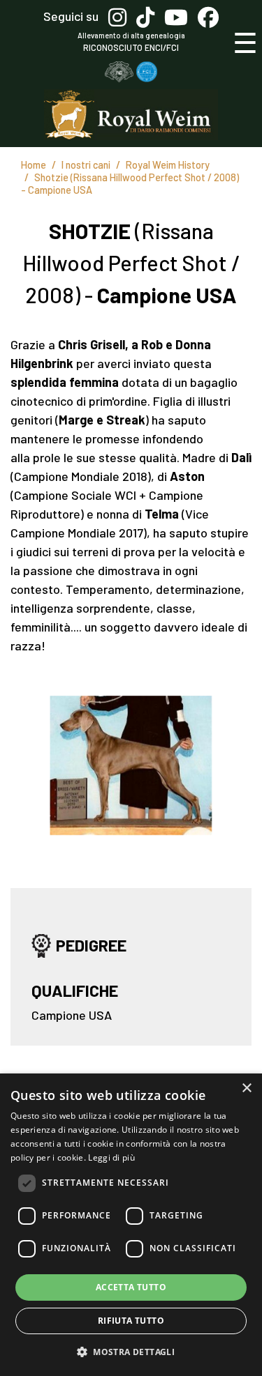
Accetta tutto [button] (131, 1287)
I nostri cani (85, 165)
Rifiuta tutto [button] (131, 1321)
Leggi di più (111, 1157)
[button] (131, 1351)
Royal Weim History (168, 165)
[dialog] (131, 1224)
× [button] (246, 1088)
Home (33, 165)
